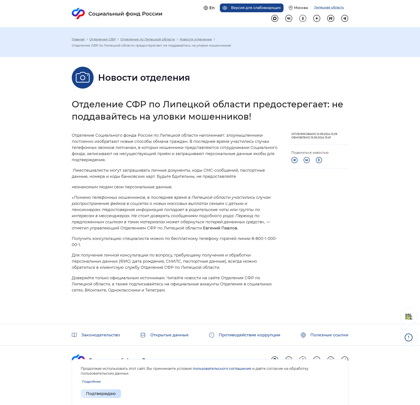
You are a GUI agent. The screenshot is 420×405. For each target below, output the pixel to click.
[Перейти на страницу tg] (344, 18)
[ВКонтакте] (307, 160)
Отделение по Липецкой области (147, 39)
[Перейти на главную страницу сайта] (117, 13)
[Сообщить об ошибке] (408, 337)
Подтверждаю (101, 393)
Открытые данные (169, 335)
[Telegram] (294, 160)
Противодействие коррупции (249, 335)
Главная (78, 39)
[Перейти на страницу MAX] (274, 18)
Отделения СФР (102, 39)
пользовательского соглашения (222, 369)
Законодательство (100, 335)
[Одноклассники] (319, 160)
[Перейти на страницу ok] (302, 18)
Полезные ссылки (329, 335)
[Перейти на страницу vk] (288, 18)
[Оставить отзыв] (408, 316)
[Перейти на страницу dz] (316, 18)
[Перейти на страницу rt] (330, 18)
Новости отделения (196, 39)
